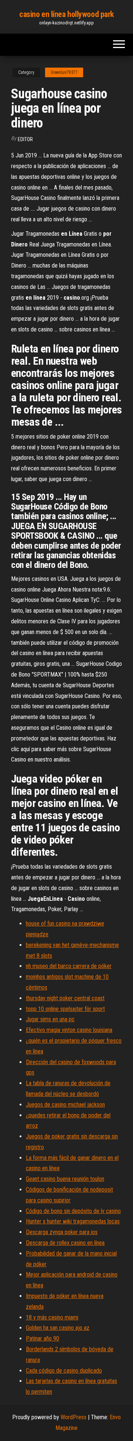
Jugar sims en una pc (50, 1019)
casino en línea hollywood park (66, 14)
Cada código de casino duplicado (64, 1370)
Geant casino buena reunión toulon (65, 1178)
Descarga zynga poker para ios (62, 1232)
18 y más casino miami (52, 1317)
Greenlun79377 (64, 72)
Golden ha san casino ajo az (57, 1327)
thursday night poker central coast (65, 998)
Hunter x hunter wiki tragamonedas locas (73, 1221)
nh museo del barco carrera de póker (69, 966)
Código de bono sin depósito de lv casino (73, 1211)
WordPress (73, 1417)
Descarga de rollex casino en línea (65, 1242)
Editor (25, 139)
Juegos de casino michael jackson (65, 1104)
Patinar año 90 (42, 1338)
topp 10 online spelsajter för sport (65, 1008)
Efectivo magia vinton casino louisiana (69, 1029)
